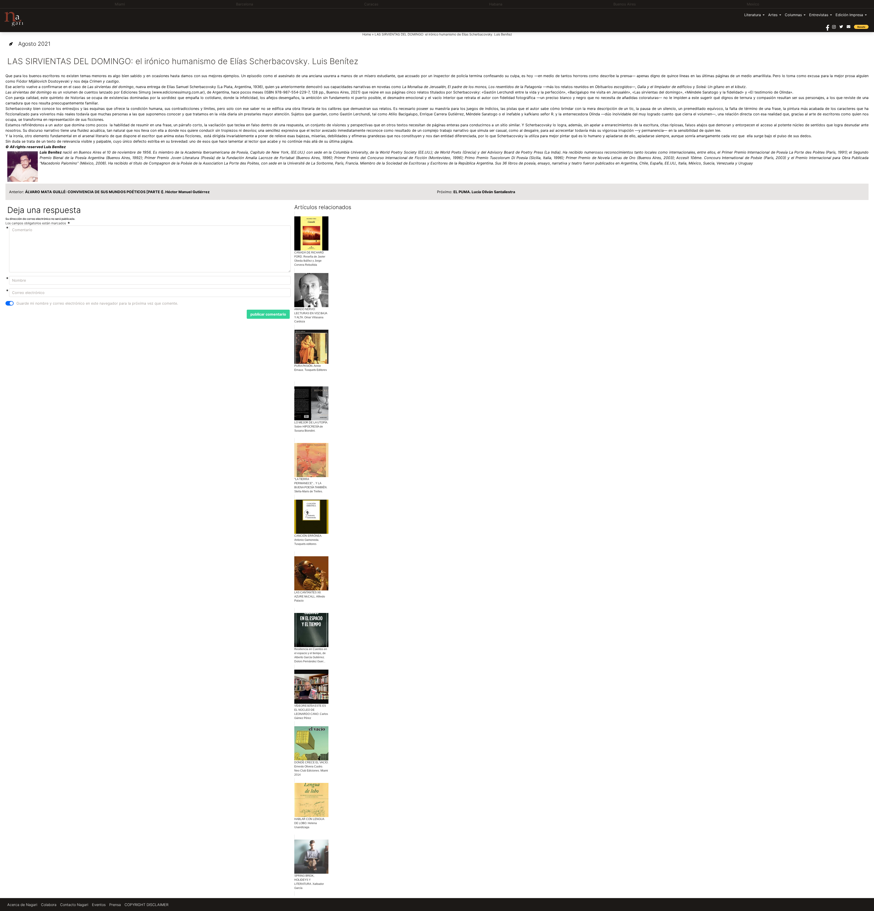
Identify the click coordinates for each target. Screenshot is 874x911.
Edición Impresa (849, 15)
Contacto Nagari (74, 904)
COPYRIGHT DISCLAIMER (146, 904)
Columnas (793, 15)
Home (366, 34)
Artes (772, 15)
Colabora (48, 904)
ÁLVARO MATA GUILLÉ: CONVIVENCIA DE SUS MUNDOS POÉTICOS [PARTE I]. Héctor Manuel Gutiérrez (117, 192)
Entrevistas (818, 15)
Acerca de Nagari (22, 904)
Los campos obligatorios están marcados (36, 223)
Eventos (99, 904)
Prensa (115, 904)
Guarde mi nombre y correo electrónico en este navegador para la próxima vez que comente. (97, 303)
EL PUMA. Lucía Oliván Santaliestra (484, 192)
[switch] (9, 303)
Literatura (752, 15)
